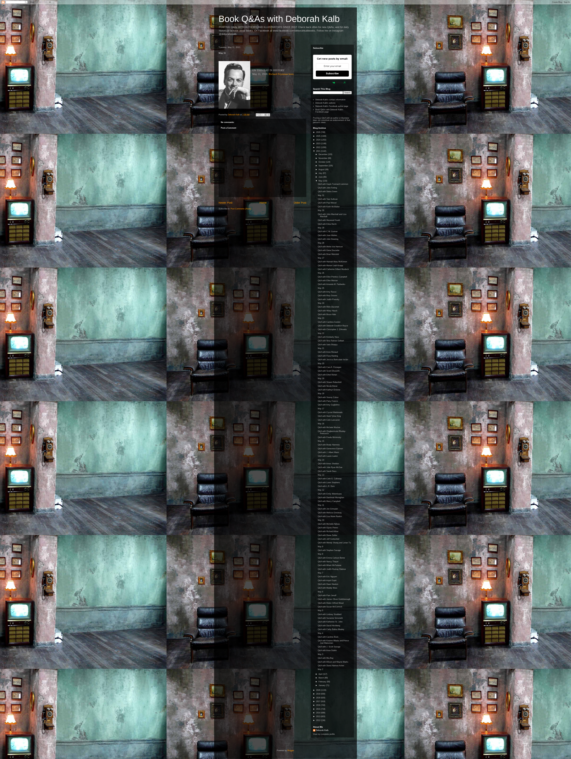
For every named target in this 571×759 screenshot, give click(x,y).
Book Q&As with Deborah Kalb (279, 19)
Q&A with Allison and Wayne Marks (333, 662)
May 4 (320, 633)
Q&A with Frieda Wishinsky (329, 437)
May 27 (321, 258)
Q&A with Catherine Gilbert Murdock (333, 269)
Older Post (300, 202)
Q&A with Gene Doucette (328, 250)
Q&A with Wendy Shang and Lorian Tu (334, 543)
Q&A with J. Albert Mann (328, 452)
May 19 (321, 378)
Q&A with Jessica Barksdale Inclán (333, 359)
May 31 (321, 195)
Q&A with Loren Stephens (329, 482)
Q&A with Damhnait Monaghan (331, 497)
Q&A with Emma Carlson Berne (331, 558)
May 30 (321, 210)
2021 (318, 151)
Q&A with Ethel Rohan (327, 375)
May (321, 181)
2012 (318, 720)
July (321, 173)
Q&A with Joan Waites (327, 235)
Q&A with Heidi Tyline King (329, 416)
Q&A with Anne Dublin (327, 650)
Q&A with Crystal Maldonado (330, 412)
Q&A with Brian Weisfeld (328, 254)
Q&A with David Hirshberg (329, 625)
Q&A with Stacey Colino (328, 397)
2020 (318, 690)
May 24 (321, 303)
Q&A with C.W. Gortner (328, 231)
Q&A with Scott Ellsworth (328, 371)
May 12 (321, 490)
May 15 (321, 441)
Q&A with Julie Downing (328, 239)
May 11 (321, 505)
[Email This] (257, 114)
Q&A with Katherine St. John (330, 622)
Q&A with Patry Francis (328, 401)
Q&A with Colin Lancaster (329, 420)
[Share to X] (262, 114)
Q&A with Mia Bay (326, 658)
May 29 (321, 228)
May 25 (321, 288)
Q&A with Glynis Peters (328, 528)
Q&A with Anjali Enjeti (327, 580)
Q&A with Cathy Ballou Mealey (331, 629)
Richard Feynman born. (281, 74)
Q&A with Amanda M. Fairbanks (331, 284)
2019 (318, 694)
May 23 (321, 318)
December (323, 154)
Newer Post (225, 202)
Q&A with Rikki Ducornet (328, 307)
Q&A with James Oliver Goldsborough (334, 599)
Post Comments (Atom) (241, 209)
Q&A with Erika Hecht (327, 224)
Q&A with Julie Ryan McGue (330, 467)
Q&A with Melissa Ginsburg (329, 513)
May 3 (320, 654)
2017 (318, 701)
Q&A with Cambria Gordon (329, 322)
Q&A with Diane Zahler (327, 535)
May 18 (321, 393)
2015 (318, 709)
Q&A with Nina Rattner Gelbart (331, 341)
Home (263, 202)
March (321, 678)
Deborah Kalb (322, 730)
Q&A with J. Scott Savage (329, 647)
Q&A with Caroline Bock (328, 637)
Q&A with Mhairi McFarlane (329, 565)
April (321, 674)
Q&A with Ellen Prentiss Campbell (332, 277)
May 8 (320, 554)
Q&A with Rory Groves (327, 295)
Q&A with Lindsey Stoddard (329, 614)
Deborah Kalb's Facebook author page (331, 106)
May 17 (321, 409)
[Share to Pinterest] (268, 114)
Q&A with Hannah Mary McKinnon (332, 262)
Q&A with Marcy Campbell (329, 501)
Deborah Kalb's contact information (330, 100)
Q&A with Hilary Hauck (327, 311)
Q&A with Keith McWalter (329, 207)
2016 (318, 705)
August (322, 169)
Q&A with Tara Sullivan (328, 199)
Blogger (290, 750)
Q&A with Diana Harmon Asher (331, 665)
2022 (318, 147)
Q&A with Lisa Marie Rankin (330, 516)
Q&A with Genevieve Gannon (330, 448)
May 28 (321, 243)
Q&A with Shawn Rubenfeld (329, 382)
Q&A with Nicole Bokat (327, 386)
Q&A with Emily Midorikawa (330, 494)
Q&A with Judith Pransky (328, 299)
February (323, 682)
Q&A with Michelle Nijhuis (329, 524)
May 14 (321, 460)
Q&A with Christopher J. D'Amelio (332, 329)
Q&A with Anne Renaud (328, 352)
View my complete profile (324, 734)
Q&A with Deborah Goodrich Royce (333, 326)
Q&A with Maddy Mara (327, 588)
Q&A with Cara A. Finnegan (329, 367)
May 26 (321, 273)
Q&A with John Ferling (327, 188)
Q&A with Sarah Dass (327, 471)
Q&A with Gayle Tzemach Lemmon (333, 184)
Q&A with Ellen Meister (328, 280)
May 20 (321, 363)
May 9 (320, 546)
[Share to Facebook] (265, 114)
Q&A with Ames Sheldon (328, 464)
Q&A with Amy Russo (327, 292)
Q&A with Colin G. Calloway (330, 479)
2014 (318, 713)
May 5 (320, 610)
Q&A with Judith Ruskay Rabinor (332, 569)
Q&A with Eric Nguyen (327, 576)
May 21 (321, 348)
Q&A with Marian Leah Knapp (330, 265)
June (321, 177)
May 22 (321, 333)
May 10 (321, 520)
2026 (318, 132)
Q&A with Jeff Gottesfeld (328, 539)
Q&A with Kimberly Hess (328, 337)
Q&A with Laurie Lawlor (328, 456)
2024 (318, 140)
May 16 (321, 424)
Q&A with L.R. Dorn (326, 486)
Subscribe (332, 73)
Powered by (325, 82)
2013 (318, 716)
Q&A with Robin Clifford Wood (330, 603)
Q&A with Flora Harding (328, 356)
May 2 (320, 669)
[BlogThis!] (260, 114)
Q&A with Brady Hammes (329, 445)
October (322, 162)
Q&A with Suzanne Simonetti (330, 618)
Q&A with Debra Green (327, 191)
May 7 (320, 573)
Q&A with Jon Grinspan (328, 509)
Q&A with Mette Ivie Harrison (330, 247)
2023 (318, 143)
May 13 (321, 475)
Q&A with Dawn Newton (328, 584)
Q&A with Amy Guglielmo (328, 405)
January (322, 685)
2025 (318, 136)
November (323, 158)
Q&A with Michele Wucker (329, 427)
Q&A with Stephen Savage (329, 550)
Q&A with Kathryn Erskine (329, 390)
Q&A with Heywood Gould (329, 220)
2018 (318, 698)
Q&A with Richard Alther (328, 531)
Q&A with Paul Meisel (327, 203)
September (323, 166)
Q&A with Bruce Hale (327, 314)
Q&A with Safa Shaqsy (328, 344)
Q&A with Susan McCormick (330, 607)
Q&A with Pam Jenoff (327, 595)
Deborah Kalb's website (325, 103)
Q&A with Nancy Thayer (328, 561)
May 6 (320, 592)
